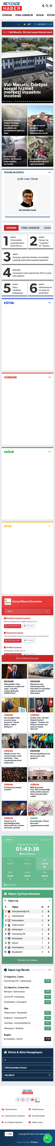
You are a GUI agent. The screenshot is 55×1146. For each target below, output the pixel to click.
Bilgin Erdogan (27, 210)
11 (23, 101)
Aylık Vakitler (11, 885)
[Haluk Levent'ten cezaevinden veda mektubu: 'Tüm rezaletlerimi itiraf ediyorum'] (14, 741)
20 (41, 101)
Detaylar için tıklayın (28, 960)
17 (35, 101)
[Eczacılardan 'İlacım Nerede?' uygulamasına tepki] (40, 808)
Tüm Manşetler (38, 1116)
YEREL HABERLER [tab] (30, 228)
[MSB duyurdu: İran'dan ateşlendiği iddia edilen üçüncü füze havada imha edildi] (40, 774)
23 (48, 101)
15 (31, 101)
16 (33, 101)
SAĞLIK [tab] (48, 228)
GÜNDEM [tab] (11, 228)
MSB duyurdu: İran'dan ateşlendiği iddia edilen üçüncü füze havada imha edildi (40, 792)
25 (52, 101)
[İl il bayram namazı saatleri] (14, 774)
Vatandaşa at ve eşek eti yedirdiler (45, 290)
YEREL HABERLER (24, 15)
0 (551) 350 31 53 (14, 626)
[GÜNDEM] (49, 377)
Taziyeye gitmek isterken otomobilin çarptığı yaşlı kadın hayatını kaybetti (31, 258)
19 (39, 101)
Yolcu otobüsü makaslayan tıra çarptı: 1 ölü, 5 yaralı (18, 290)
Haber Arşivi (37, 1122)
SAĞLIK (40, 15)
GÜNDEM (7, 15)
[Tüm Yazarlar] (49, 172)
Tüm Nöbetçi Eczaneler (28, 658)
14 (29, 101)
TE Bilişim (34, 1142)
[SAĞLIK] (49, 452)
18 (37, 101)
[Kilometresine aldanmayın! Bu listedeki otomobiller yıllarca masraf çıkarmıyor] (40, 671)
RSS (10, 1134)
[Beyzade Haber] (12, 6)
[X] (23, 1099)
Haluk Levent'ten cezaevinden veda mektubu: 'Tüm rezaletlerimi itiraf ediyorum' (12, 758)
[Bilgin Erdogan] (27, 197)
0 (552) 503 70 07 (14, 640)
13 (27, 101)
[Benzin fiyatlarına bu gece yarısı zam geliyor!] (40, 741)
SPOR (7, 526)
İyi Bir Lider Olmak (27, 179)
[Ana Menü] (51, 6)
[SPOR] (49, 526)
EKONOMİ (16, 270)
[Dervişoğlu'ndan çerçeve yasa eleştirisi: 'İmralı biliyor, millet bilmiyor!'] (14, 705)
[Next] (37, 1099)
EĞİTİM (50, 15)
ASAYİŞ (13, 237)
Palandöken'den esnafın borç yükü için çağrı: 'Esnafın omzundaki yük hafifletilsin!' (14, 688)
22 (45, 101)
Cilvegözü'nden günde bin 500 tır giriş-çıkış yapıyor (32, 274)
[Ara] (47, 6)
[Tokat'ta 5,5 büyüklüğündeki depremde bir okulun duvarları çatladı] (14, 808)
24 (50, 101)
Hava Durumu (11, 1109)
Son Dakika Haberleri (14, 1122)
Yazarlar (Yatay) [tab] (14, 172)
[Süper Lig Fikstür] (49, 970)
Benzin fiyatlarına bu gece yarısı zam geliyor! (40, 756)
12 (25, 101)
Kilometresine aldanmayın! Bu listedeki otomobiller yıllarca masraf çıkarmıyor (40, 688)
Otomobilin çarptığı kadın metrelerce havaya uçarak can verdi (17, 243)
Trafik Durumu (38, 1109)
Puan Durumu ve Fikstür (15, 1116)
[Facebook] (18, 1099)
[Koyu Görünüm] (43, 6)
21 (43, 101)
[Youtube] (32, 1099)
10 (21, 101)
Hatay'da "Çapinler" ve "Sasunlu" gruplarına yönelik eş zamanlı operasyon (45, 243)
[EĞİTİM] (49, 303)
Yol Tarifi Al (29, 626)
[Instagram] (27, 1099)
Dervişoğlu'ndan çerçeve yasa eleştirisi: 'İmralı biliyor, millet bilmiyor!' (12, 722)
